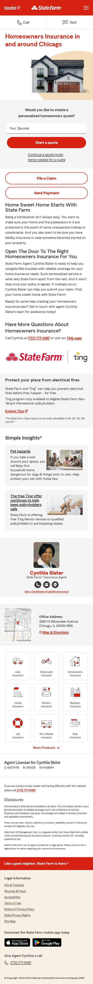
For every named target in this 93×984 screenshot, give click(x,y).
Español (10, 7)
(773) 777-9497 (39, 338)
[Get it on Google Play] (46, 942)
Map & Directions (56, 632)
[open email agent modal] (46, 585)
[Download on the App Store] (17, 942)
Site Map (10, 921)
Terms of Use (12, 903)
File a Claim (46, 178)
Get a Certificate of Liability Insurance (47, 591)
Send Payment (46, 193)
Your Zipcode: (20, 128)
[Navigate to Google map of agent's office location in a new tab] (55, 584)
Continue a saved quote (45, 154)
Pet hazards (20, 451)
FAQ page (74, 338)
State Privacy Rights (17, 915)
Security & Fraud (15, 891)
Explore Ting (14, 411)
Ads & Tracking (14, 885)
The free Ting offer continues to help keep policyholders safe (26, 502)
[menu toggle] (86, 8)
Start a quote (46, 143)
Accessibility (12, 897)
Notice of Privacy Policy (19, 909)
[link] (46, 8)
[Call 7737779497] (37, 584)
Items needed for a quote (46, 160)
